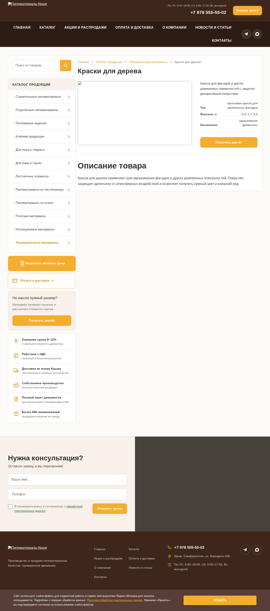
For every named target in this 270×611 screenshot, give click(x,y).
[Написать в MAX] (257, 34)
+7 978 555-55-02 (208, 12)
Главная (22, 27)
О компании (174, 27)
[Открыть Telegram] (246, 34)
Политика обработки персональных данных (114, 600)
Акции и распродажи (85, 27)
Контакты (222, 40)
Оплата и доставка (134, 27)
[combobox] (36, 65)
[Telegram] (245, 550)
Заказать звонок (247, 10)
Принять (220, 600)
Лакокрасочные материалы (148, 62)
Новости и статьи (213, 27)
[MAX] (257, 550)
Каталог (47, 27)
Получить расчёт (42, 320)
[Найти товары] (65, 65)
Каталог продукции (109, 62)
